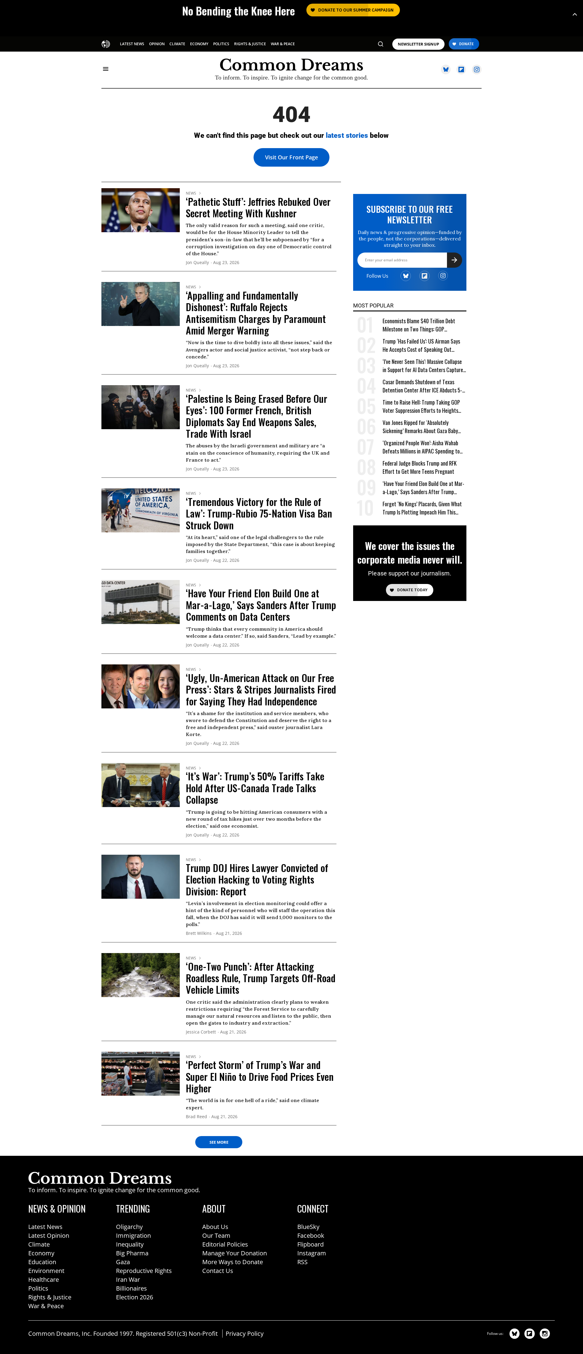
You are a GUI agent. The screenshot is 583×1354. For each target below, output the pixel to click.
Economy (41, 1253)
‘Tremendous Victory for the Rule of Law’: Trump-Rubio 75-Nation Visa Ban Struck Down (259, 513)
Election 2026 (134, 1297)
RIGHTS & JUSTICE (250, 43)
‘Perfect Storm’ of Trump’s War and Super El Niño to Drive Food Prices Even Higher (260, 1076)
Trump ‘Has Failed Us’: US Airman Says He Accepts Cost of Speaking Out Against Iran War (421, 345)
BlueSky (308, 1227)
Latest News (45, 1227)
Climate (39, 1244)
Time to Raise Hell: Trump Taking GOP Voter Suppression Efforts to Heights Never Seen (421, 406)
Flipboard (310, 1244)
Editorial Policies (225, 1244)
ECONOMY (199, 43)
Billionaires (131, 1288)
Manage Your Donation (234, 1253)
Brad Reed (196, 1116)
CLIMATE (177, 43)
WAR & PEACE (283, 43)
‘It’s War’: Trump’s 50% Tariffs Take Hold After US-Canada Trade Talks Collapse (255, 787)
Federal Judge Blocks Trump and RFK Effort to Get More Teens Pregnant (420, 467)
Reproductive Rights (144, 1271)
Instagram (311, 1253)
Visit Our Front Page (291, 157)
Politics (38, 1288)
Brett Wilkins (199, 933)
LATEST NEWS (132, 43)
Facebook (310, 1235)
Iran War (128, 1279)
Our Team (216, 1235)
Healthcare (43, 1279)
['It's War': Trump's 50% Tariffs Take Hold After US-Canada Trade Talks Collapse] (140, 784)
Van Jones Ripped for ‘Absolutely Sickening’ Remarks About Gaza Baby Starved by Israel (420, 427)
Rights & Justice (49, 1297)
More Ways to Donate (232, 1262)
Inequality (130, 1244)
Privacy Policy (245, 1333)
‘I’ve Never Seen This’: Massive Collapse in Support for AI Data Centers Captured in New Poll (424, 366)
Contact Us (217, 1271)
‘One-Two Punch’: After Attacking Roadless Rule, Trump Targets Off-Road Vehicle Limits (261, 978)
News (191, 193)
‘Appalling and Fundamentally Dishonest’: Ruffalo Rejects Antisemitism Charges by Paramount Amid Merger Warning (256, 312)
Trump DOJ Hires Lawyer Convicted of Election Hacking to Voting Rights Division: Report (257, 879)
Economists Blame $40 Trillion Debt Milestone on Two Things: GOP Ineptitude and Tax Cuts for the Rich (420, 325)
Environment (46, 1271)
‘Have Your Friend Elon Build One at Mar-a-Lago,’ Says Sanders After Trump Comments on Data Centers (261, 604)
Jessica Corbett (201, 1032)
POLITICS (221, 43)
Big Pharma (132, 1253)
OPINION (157, 43)
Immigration (133, 1235)
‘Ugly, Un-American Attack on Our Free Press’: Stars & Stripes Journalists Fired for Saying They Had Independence (261, 689)
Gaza (123, 1262)
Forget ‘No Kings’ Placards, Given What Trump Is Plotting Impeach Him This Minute (422, 508)
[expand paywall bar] (575, 14)
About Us (215, 1227)
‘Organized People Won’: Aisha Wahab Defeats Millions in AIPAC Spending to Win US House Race (421, 447)
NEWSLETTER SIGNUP (418, 44)
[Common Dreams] (106, 43)
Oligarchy (129, 1227)
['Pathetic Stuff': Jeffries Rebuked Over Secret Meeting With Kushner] (140, 209)
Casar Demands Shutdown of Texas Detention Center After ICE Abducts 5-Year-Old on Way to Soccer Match (422, 386)
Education (42, 1262)
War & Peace (46, 1306)
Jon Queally (197, 262)
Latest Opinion (48, 1235)
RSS (302, 1262)
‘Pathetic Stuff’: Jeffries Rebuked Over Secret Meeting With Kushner (258, 207)
